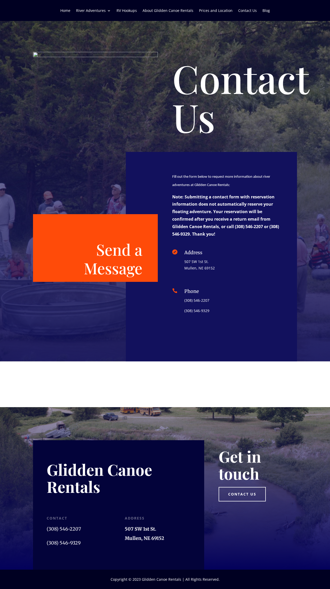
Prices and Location (216, 11)
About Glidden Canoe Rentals (168, 11)
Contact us (242, 494)
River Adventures (91, 11)
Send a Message (113, 258)
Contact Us (247, 11)
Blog (266, 11)
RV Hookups (127, 11)
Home (65, 11)
